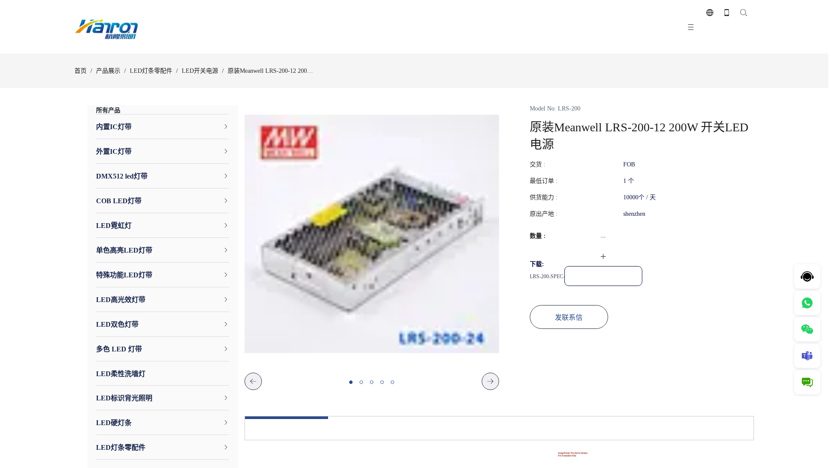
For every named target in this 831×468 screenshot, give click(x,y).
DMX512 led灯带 (122, 176)
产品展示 (108, 71)
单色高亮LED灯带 (124, 250)
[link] (80, 71)
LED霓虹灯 (114, 226)
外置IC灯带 (114, 152)
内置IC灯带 (114, 127)
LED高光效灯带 (120, 300)
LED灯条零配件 (151, 71)
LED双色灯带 (117, 324)
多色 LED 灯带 (119, 349)
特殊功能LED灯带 (124, 275)
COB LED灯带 (119, 201)
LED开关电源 (200, 71)
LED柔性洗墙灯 (120, 374)
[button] (603, 237)
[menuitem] (162, 126)
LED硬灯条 (114, 423)
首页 (80, 71)
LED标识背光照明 (124, 398)
